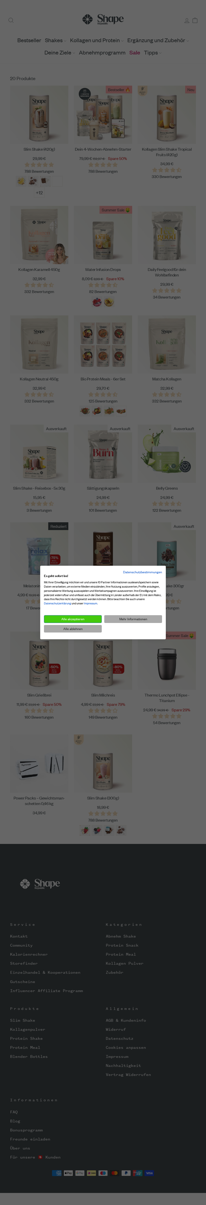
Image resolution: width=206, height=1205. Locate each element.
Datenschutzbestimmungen (142, 572)
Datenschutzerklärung (57, 603)
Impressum (90, 603)
